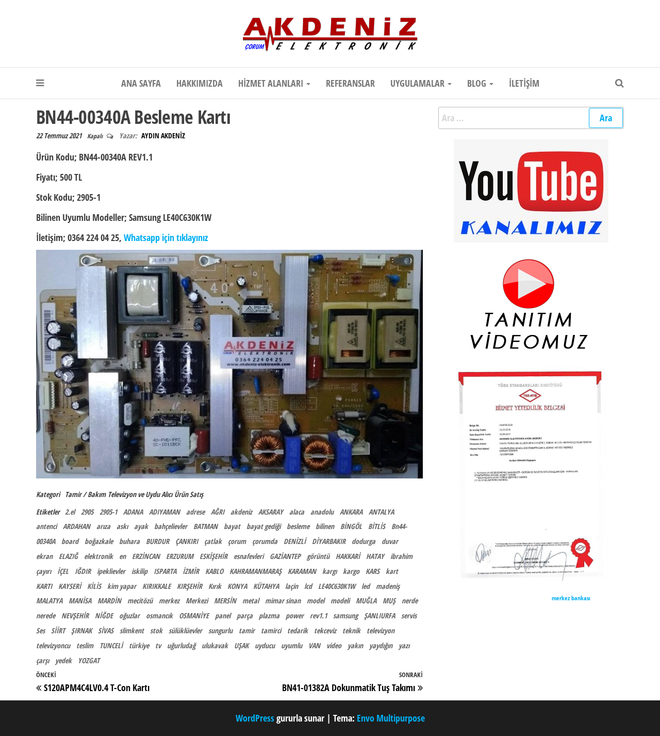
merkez (169, 600)
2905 (87, 512)
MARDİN (109, 600)
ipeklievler (111, 571)
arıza (103, 526)
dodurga (363, 541)
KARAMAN (302, 571)
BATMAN (205, 526)
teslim (84, 645)
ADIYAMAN (164, 512)
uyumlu (291, 645)
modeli (340, 600)
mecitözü (140, 600)
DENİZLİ (295, 541)
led (365, 586)
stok (156, 630)
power (295, 615)
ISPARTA (165, 571)
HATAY (375, 556)
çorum (237, 541)
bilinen (325, 526)
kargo (351, 571)
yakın (355, 645)
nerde (410, 600)
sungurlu (220, 630)
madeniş (388, 586)
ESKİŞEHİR (213, 556)
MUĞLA (366, 600)
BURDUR (157, 541)
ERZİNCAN (146, 556)
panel (222, 615)
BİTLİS (376, 526)
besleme (298, 526)
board (69, 541)
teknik (351, 630)
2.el (70, 512)
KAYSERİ (69, 586)
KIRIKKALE (156, 586)
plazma (269, 615)
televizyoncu (53, 645)
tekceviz (325, 630)
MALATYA (49, 600)
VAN (314, 645)
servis (409, 615)
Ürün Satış (188, 494)
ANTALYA (381, 512)
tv (158, 645)
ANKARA (351, 512)
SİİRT (58, 630)
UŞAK (241, 645)
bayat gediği (263, 526)
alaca (296, 512)
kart (392, 571)
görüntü (318, 556)
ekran (44, 556)
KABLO (214, 571)
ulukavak (215, 645)
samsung (345, 615)
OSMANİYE (194, 615)
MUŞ (389, 600)
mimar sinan (283, 600)
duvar (390, 541)
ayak (141, 526)
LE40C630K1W (336, 586)
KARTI (44, 586)
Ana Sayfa (141, 83)
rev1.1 (318, 615)
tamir (247, 630)
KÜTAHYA (266, 586)
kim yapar (121, 586)
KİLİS (94, 586)
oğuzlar (129, 615)
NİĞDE (104, 615)
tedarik (297, 630)
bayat (232, 526)
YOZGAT (89, 660)
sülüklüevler (185, 630)
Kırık (214, 586)
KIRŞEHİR (189, 586)
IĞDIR (83, 571)
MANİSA (80, 600)
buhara (129, 541)
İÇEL (63, 571)
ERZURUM (179, 556)
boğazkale (99, 541)
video (333, 645)
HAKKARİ (348, 556)
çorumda (264, 541)
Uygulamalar (418, 83)
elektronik (98, 556)
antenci (46, 526)
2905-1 (108, 512)
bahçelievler (170, 526)
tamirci (271, 630)
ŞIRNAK (81, 630)
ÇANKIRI (186, 541)
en (122, 556)
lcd (308, 586)
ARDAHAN (76, 526)
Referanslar (350, 83)
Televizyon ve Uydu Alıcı (140, 494)
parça (245, 615)
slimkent (132, 630)
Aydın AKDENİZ (163, 135)
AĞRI (217, 512)
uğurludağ (181, 645)
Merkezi (197, 600)
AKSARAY (270, 512)
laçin (291, 586)
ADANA (133, 512)
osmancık (159, 615)
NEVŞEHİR (75, 615)
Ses (40, 630)
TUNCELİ (111, 645)
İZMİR (191, 571)
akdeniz (241, 512)
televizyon (380, 630)
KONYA (237, 586)
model (315, 600)
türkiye (139, 645)
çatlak (213, 541)
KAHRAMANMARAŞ (255, 571)
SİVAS (105, 630)
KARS (373, 571)
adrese (195, 512)
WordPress (255, 718)
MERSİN (225, 600)
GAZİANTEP (285, 556)
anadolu (322, 512)
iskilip (139, 571)
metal (250, 600)
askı (122, 526)
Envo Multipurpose (391, 718)
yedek (63, 660)
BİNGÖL (351, 526)
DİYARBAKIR (328, 541)
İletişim (524, 83)
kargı (329, 571)
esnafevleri (248, 556)
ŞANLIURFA (379, 615)
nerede (45, 615)
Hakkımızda (199, 83)
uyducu (265, 645)
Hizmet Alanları (271, 83)
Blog (477, 83)
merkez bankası (571, 598)
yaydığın (380, 645)
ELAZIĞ (68, 556)
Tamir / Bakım (85, 494)
